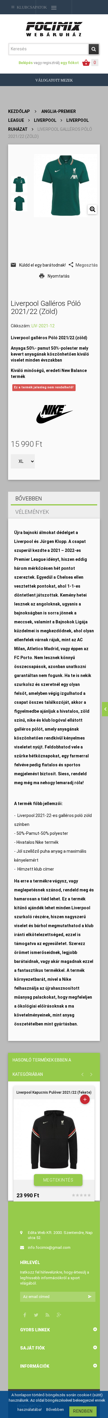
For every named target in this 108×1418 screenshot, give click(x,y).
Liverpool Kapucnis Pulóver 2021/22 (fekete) (54, 1093)
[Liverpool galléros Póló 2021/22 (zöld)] (19, 184)
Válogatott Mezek (54, 80)
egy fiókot (70, 62)
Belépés (26, 62)
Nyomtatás (59, 276)
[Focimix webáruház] (54, 28)
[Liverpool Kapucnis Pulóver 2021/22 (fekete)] (54, 1139)
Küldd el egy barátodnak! (42, 265)
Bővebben (28, 498)
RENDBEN (83, 1411)
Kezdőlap (19, 111)
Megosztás (87, 265)
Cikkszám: (21, 325)
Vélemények (32, 512)
